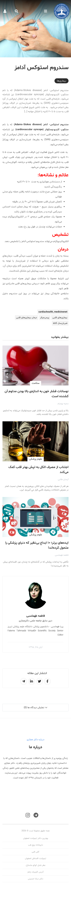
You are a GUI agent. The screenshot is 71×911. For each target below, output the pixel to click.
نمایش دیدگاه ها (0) (34, 707)
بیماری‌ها (61, 81)
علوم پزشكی (35, 459)
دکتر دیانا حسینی (35, 878)
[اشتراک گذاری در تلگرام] (23, 681)
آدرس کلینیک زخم (35, 872)
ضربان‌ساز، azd (60, 323)
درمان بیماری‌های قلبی (26, 317)
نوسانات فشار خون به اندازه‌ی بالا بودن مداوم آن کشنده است (37, 394)
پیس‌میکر (44, 317)
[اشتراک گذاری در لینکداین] (31, 681)
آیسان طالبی (63, 479)
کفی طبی (35, 851)
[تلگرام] (36, 815)
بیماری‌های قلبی (59, 317)
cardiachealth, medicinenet (52, 312)
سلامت (35, 383)
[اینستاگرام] (28, 815)
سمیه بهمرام (63, 403)
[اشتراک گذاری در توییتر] (39, 681)
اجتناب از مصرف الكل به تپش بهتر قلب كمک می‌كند (38, 469)
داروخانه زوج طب (35, 845)
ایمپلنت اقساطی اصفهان (35, 858)
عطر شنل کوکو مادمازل (35, 865)
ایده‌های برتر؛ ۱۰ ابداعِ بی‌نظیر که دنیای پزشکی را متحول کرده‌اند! (37, 545)
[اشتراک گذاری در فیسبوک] (47, 681)
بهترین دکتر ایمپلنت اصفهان (35, 838)
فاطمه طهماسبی (62, 555)
